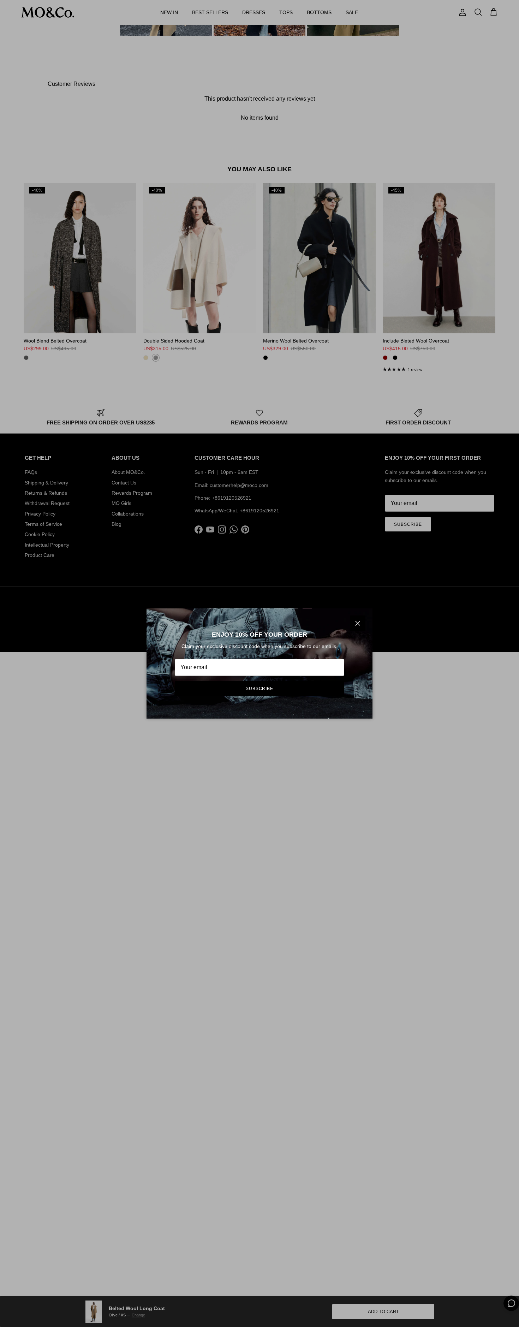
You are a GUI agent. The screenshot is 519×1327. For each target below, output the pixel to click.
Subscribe (260, 688)
